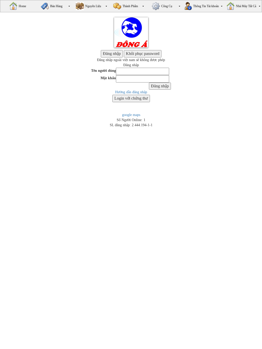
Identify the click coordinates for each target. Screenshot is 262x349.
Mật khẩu (108, 78)
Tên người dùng (103, 71)
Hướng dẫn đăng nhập (131, 92)
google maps (131, 115)
